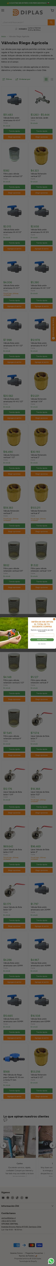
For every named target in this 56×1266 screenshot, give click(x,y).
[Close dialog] (54, 619)
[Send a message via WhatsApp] (51, 1261)
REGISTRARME (42, 639)
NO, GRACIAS (42, 644)
